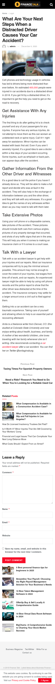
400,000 (33, 87)
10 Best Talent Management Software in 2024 (30, 592)
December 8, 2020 (29, 46)
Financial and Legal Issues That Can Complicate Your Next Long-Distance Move (27, 438)
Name (6, 509)
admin (13, 46)
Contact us (27, 652)
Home (4, 13)
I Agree (45, 680)
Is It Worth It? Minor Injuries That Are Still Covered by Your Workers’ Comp (27, 430)
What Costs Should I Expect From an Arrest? (23, 443)
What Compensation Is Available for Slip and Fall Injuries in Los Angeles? (34, 416)
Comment (8, 472)
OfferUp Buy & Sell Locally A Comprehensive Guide (30, 604)
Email (6, 522)
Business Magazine (14, 649)
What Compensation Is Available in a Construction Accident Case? (33, 405)
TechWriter (29, 649)
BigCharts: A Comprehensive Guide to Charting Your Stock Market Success (34, 627)
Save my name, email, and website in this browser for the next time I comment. (25, 550)
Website (6, 535)
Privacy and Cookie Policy (23, 680)
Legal (11, 13)
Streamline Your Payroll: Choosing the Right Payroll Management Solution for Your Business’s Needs (34, 581)
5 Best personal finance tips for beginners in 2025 (32, 569)
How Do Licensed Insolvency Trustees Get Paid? (24, 424)
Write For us (41, 649)
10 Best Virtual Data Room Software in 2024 (34, 615)
